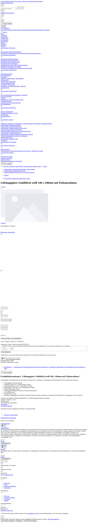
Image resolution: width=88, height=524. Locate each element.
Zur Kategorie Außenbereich (9, 70)
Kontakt (6, 500)
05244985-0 (4, 404)
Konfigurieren (19, 521)
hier (54, 355)
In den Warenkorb (5, 352)
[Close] (1, 318)
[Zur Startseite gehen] (7, 3)
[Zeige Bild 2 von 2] (3, 310)
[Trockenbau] (21, 53)
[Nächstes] (6, 308)
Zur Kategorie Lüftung (7, 119)
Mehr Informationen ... (54, 519)
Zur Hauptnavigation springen (34, 1)
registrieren (6, 28)
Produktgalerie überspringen (8, 418)
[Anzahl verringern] (4, 348)
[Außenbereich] (1, 89)
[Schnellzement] (5, 423)
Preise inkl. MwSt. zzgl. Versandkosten (11, 338)
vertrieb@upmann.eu (6, 406)
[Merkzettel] (2, 18)
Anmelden (3, 27)
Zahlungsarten (26, 30)
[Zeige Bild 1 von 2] (1, 310)
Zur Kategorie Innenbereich (8, 107)
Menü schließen (8, 23)
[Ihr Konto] (2, 20)
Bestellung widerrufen (44, 30)
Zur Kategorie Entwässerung (9, 91)
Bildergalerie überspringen (8, 232)
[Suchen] (18, 8)
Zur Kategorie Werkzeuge (8, 145)
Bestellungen (34, 30)
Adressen (19, 30)
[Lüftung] (1, 144)
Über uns (6, 496)
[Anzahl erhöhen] (12, 348)
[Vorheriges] (2, 308)
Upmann (3, 187)
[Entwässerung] (1, 106)
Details (2, 441)
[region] (44, 283)
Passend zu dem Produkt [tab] (11, 415)
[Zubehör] (11, 161)
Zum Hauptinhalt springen (8, 1)
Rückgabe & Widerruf (10, 486)
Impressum (7, 483)
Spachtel (3, 449)
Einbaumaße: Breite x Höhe (11, 344)
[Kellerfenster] (16, 68)
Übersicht (3, 30)
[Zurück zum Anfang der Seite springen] (2, 517)
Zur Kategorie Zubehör (7, 152)
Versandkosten (31, 513)
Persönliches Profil (11, 30)
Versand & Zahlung (9, 497)
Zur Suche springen (20, 1)
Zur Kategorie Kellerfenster (8, 55)
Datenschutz (7, 488)
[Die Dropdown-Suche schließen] (22, 8)
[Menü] (2, 5)
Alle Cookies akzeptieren (30, 521)
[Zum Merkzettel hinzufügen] (4, 425)
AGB (5, 484)
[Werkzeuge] (22, 151)
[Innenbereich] (1, 118)
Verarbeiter (7, 499)
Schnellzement (5, 428)
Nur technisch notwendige (7, 521)
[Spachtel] (4, 445)
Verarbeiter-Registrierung (7, 13)
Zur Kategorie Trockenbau (8, 48)
